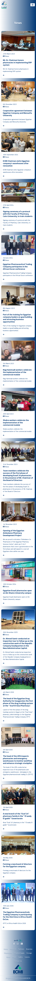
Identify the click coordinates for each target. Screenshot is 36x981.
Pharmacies (8, 953)
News (8, 957)
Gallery (20, 957)
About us (13, 949)
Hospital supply (19, 953)
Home (6, 949)
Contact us (18, 960)
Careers (27, 957)
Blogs (14, 957)
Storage (29, 953)
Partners (21, 949)
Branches (29, 949)
